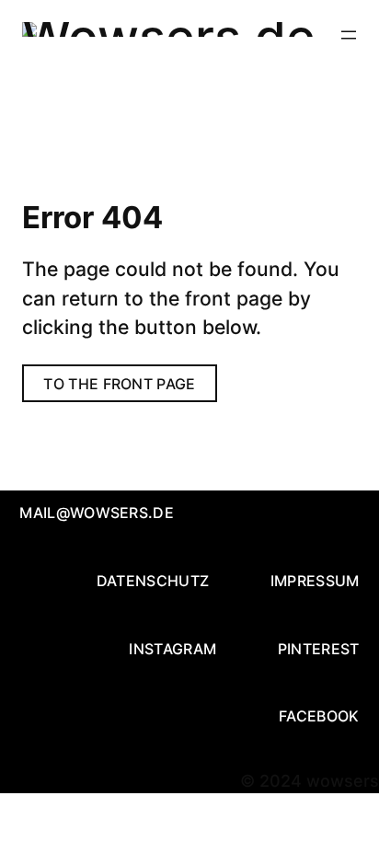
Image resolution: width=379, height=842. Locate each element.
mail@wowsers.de (96, 512)
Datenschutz (153, 580)
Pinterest (319, 649)
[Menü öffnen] (349, 35)
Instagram (172, 649)
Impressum (315, 580)
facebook (319, 716)
